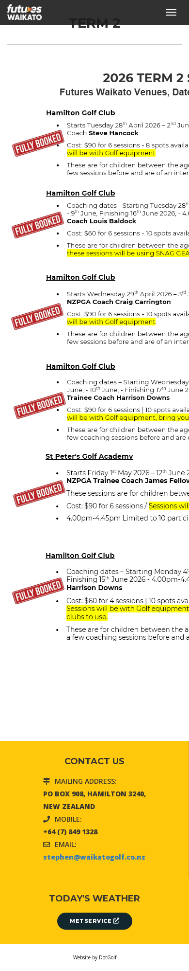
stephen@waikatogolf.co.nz (94, 857)
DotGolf (107, 957)
